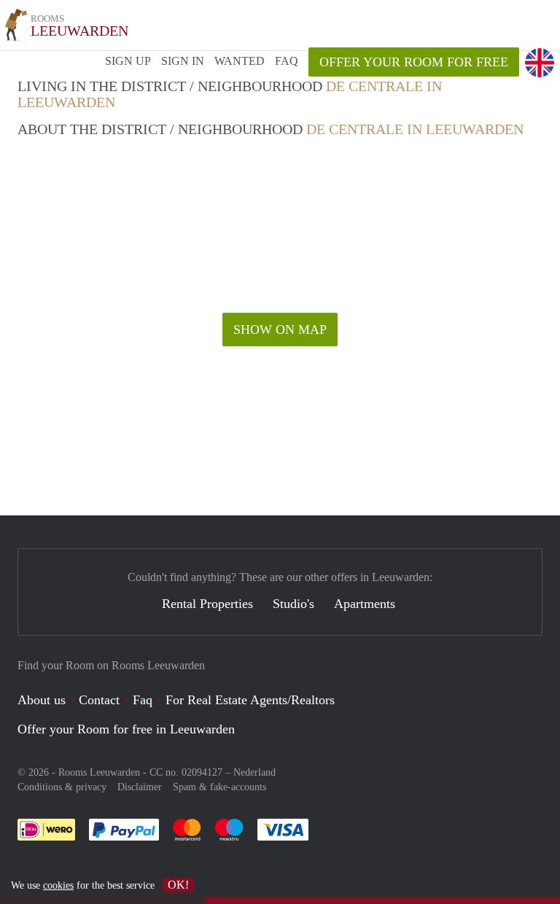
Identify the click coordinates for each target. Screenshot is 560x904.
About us (42, 700)
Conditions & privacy (62, 787)
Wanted (239, 61)
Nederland (254, 772)
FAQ (286, 61)
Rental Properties (207, 603)
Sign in (182, 61)
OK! (178, 884)
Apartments (364, 603)
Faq (142, 700)
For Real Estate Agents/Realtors (250, 700)
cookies (58, 885)
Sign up (128, 61)
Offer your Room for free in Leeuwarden (126, 729)
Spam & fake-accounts (219, 787)
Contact (99, 700)
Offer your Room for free (413, 62)
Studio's (293, 603)
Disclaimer (139, 787)
